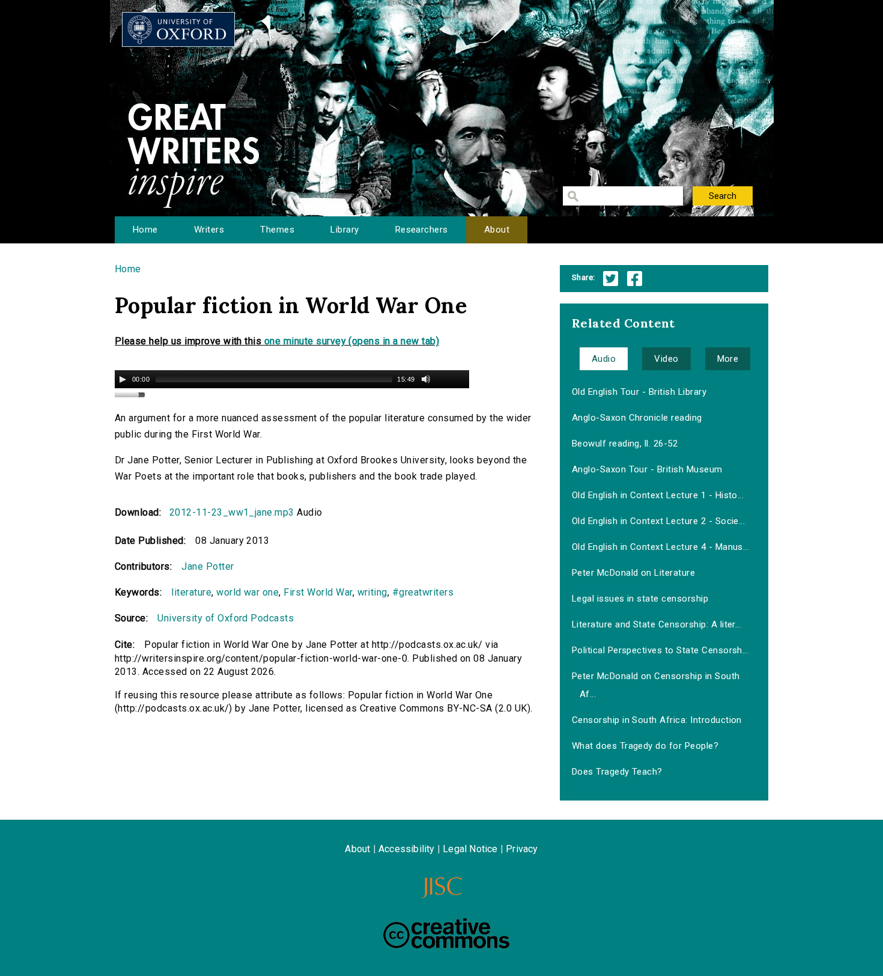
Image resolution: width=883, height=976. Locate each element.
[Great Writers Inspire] (178, 29)
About (496, 229)
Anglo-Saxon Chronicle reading (637, 417)
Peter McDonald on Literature (633, 572)
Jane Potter (207, 566)
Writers (209, 229)
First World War (318, 592)
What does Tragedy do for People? (645, 745)
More (728, 358)
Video (666, 358)
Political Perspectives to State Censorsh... (660, 650)
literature (191, 592)
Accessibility (406, 849)
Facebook (634, 278)
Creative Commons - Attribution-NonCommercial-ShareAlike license (446, 933)
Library (344, 229)
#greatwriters (423, 592)
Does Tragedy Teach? (617, 771)
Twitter (610, 278)
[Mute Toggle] (426, 379)
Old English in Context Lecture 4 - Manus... (661, 546)
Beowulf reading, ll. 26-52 (625, 443)
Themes (277, 229)
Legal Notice (470, 849)
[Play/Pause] (122, 379)
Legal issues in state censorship (640, 598)
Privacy (522, 849)
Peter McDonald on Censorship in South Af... (656, 685)
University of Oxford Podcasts (225, 618)
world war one (247, 592)
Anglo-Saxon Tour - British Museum (647, 469)
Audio (604, 358)
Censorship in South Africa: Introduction (657, 720)
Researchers (421, 229)
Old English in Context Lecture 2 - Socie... (658, 521)
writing (372, 592)
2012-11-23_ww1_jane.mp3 (231, 512)
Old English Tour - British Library (639, 391)
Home (145, 229)
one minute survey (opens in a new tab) (351, 341)
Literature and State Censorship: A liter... (657, 624)
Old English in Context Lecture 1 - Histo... (658, 495)
